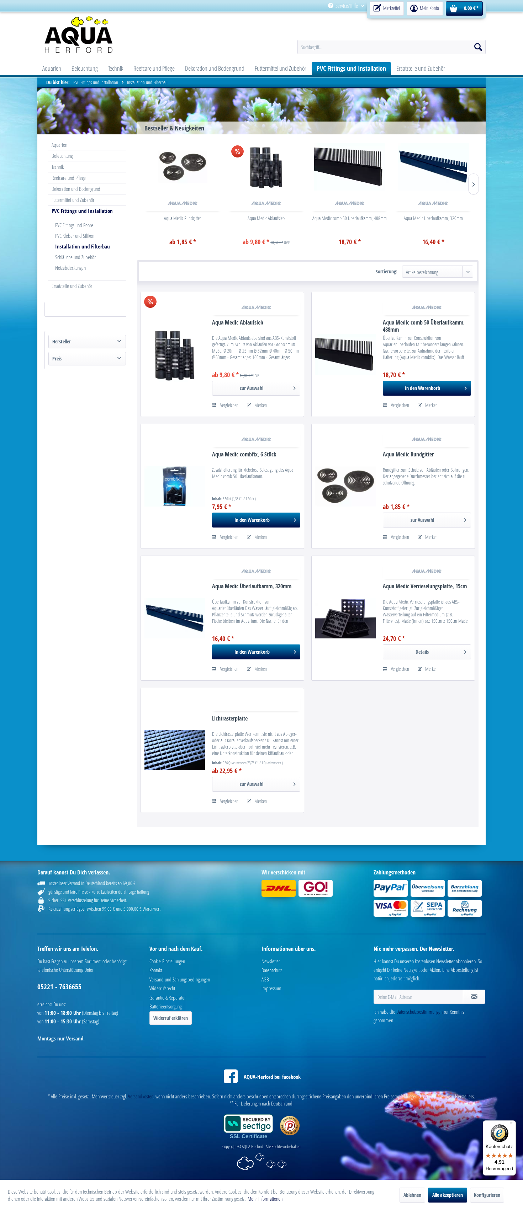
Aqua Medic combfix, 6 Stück (244, 454)
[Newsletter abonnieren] (474, 997)
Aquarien (59, 144)
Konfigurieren (487, 1195)
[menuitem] (425, 5)
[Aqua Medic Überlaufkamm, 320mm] (433, 167)
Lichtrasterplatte (230, 718)
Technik (58, 166)
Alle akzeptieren (447, 1195)
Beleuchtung (62, 155)
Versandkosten (140, 1096)
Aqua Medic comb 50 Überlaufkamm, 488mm (349, 218)
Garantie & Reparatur (167, 997)
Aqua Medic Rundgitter (182, 218)
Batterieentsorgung (165, 1006)
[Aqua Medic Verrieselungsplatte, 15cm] (345, 618)
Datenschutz (272, 970)
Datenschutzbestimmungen (419, 1011)
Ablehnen (412, 1195)
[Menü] (511, 1124)
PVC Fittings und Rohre (74, 225)
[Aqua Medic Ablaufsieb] (266, 167)
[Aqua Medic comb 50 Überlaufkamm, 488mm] (350, 167)
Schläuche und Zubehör (75, 257)
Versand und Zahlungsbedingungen (179, 979)
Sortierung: (386, 271)
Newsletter (271, 961)
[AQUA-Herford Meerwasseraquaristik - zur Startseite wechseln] (96, 34)
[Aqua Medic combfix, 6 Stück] (174, 486)
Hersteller (61, 341)
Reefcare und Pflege (69, 177)
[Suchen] (478, 47)
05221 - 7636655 (59, 986)
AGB (265, 979)
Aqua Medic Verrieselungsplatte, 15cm (425, 586)
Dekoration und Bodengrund (76, 188)
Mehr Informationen (265, 1198)
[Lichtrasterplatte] (174, 750)
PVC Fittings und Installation (82, 210)
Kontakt (155, 970)
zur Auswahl (251, 388)
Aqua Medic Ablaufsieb (266, 218)
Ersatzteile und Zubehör (72, 285)
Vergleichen (228, 405)
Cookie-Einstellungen (167, 961)
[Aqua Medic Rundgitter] (182, 167)
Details (422, 651)
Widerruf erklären (170, 1017)
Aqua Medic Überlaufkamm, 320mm (433, 218)
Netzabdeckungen (70, 267)
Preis (57, 358)
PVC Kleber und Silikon (74, 235)
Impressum (271, 988)
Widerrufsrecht (162, 988)
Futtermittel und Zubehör (73, 199)
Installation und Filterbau (82, 246)
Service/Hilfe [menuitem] (346, 5)
